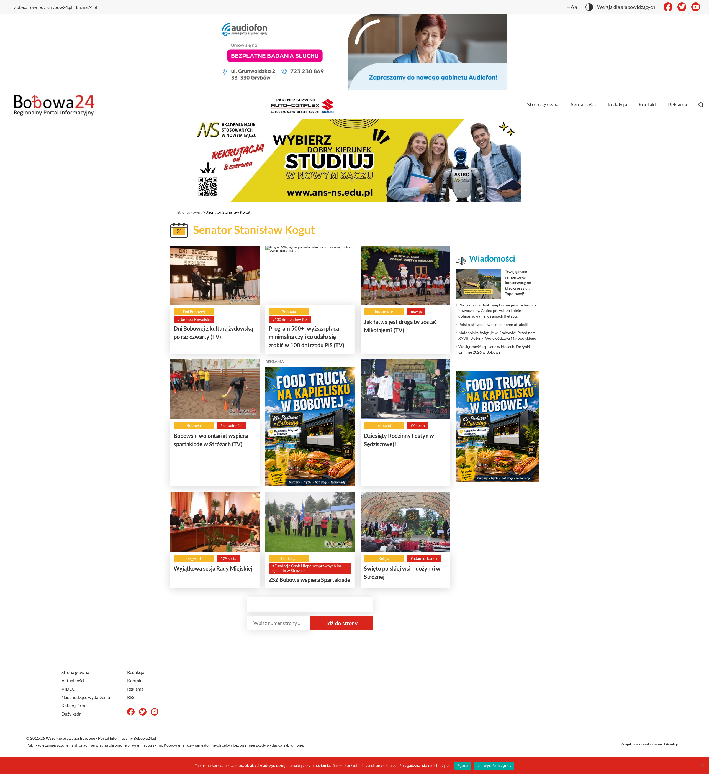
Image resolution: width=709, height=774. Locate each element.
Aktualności (583, 104)
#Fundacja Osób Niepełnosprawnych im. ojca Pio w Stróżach (307, 568)
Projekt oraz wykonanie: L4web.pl (650, 744)
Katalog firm (73, 705)
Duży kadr (71, 713)
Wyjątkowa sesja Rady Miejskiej (213, 568)
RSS (130, 697)
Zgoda (462, 765)
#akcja (416, 312)
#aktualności (231, 425)
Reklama (677, 104)
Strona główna (543, 104)
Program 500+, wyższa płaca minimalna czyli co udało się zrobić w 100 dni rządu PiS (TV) (306, 336)
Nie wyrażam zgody (494, 765)
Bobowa (289, 312)
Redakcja (617, 104)
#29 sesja (228, 558)
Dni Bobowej (194, 312)
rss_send (384, 425)
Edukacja (288, 558)
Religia (383, 558)
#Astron (418, 425)
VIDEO (68, 688)
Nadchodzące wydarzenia (85, 697)
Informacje (384, 312)
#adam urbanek (424, 558)
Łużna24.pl (86, 7)
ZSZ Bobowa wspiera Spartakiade (309, 579)
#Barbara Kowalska (194, 319)
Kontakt (647, 104)
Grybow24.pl (59, 7)
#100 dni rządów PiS (289, 319)
